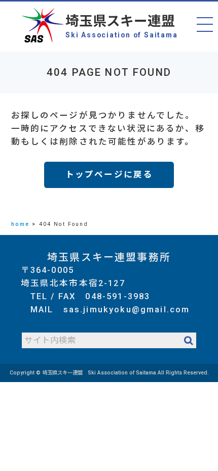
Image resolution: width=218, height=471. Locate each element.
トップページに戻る (109, 174)
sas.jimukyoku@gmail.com (126, 309)
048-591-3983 (117, 296)
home (20, 224)
